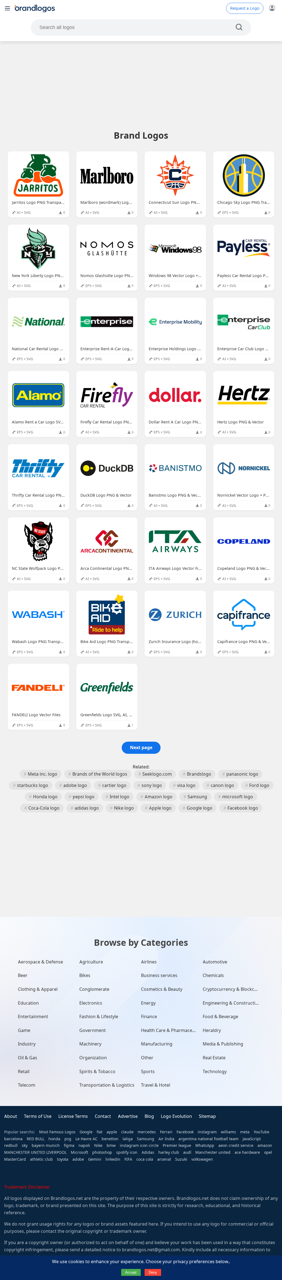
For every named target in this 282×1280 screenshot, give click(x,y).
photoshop (102, 1152)
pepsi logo (83, 797)
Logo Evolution (176, 1116)
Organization (93, 1058)
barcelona (13, 1138)
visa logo (186, 785)
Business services (159, 975)
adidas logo (87, 808)
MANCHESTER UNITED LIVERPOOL (35, 1152)
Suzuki (181, 1159)
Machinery (90, 1044)
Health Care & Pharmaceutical (172, 1030)
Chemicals (213, 975)
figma (69, 1145)
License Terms (73, 1116)
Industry (27, 1044)
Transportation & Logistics (106, 1085)
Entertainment (33, 1017)
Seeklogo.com (157, 774)
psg (67, 1138)
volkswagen (202, 1159)
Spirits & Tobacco (97, 1071)
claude (127, 1131)
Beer (23, 975)
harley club (168, 1152)
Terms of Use (37, 1116)
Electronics (90, 1003)
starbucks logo (32, 785)
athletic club (41, 1159)
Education (28, 1003)
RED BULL (35, 1138)
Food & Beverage (220, 1017)
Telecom (26, 1085)
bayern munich (46, 1145)
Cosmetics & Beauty (161, 989)
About (10, 1116)
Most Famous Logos (57, 1131)
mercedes (147, 1131)
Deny (153, 1272)
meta (245, 1131)
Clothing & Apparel (38, 989)
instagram (207, 1131)
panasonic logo (242, 774)
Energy (148, 1003)
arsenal (164, 1159)
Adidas (148, 1152)
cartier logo (114, 785)
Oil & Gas (27, 1058)
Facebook (185, 1131)
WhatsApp (204, 1145)
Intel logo (119, 797)
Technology (215, 1071)
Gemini (94, 1159)
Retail (23, 1071)
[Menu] (7, 8)
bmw (111, 1145)
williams (228, 1131)
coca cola (144, 1159)
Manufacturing (156, 1044)
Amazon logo (158, 797)
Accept (131, 1272)
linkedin (112, 1159)
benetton (110, 1138)
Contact (103, 1116)
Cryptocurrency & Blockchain (233, 989)
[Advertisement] (141, 85)
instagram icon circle (139, 1145)
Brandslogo (199, 774)
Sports (148, 1071)
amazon (264, 1145)
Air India (166, 1138)
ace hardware (247, 1152)
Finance (149, 1017)
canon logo (222, 785)
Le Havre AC (86, 1138)
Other (147, 1058)
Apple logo (160, 808)
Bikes (84, 975)
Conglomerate (94, 989)
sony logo (152, 785)
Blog (149, 1116)
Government (92, 1030)
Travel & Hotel (155, 1085)
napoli (84, 1145)
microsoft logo (237, 797)
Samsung (197, 797)
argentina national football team (208, 1138)
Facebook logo (242, 808)
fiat (99, 1131)
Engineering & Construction (232, 1003)
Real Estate (214, 1058)
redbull (11, 1145)
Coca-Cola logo (43, 808)
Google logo (199, 808)
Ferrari (166, 1131)
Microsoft (79, 1152)
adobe (78, 1159)
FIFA (128, 1159)
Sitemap (207, 1116)
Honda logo (45, 797)
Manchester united (213, 1152)
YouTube (261, 1131)
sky (25, 1145)
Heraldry (212, 1030)
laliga (128, 1138)
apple (112, 1131)
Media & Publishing (223, 1044)
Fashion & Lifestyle (98, 1017)
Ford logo (259, 785)
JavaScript (252, 1138)
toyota (62, 1159)
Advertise (128, 1116)
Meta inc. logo (42, 774)
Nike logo (124, 808)
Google (86, 1131)
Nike (98, 1145)
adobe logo (75, 785)
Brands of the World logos (99, 774)
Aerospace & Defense (40, 962)
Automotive (215, 962)
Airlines (149, 962)
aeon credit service (235, 1145)
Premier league (177, 1145)
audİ (187, 1152)
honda (54, 1138)
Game (24, 1030)
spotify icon (126, 1152)
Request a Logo (244, 8)
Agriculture (91, 962)
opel (268, 1152)
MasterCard (15, 1159)
